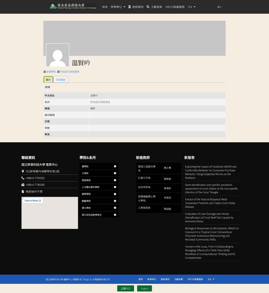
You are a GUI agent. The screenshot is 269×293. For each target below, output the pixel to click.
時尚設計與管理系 (70, 71)
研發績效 (61, 80)
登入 (219, 6)
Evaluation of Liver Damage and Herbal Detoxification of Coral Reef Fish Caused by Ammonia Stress (209, 217)
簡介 (48, 80)
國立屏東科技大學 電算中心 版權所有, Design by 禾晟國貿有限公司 (78, 279)
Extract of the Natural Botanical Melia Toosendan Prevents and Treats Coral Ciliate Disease (210, 203)
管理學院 (51, 71)
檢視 (47, 87)
